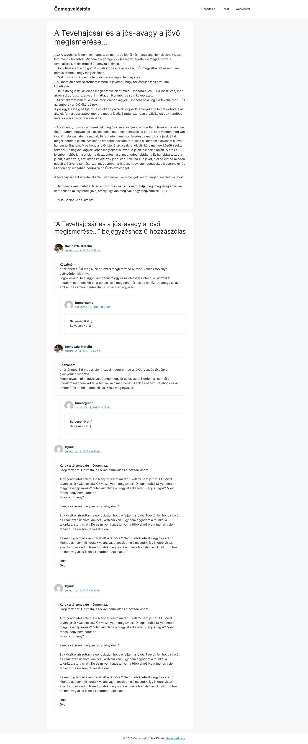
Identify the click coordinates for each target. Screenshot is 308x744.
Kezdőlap (209, 9)
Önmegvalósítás (72, 9)
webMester (243, 9)
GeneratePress (175, 738)
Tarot (225, 9)
